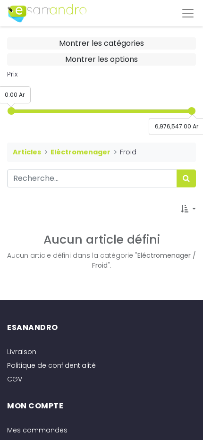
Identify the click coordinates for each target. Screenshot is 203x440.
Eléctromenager (80, 152)
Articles (27, 152)
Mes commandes (37, 430)
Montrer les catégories (101, 43)
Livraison (21, 351)
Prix (12, 74)
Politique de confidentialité (51, 365)
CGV (14, 379)
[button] (188, 209)
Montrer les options (101, 59)
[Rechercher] (186, 178)
